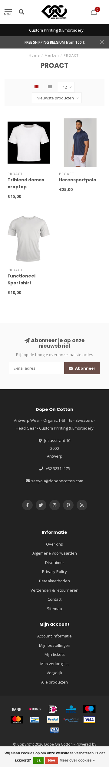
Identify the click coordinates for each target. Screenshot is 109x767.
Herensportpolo (77, 180)
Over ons (54, 544)
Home (34, 55)
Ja (38, 760)
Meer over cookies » (77, 760)
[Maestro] (89, 709)
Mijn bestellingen (54, 645)
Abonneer (84, 368)
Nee (51, 760)
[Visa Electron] (54, 729)
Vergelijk (54, 672)
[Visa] (89, 719)
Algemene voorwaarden (54, 553)
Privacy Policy (54, 571)
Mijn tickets (55, 654)
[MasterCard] (16, 719)
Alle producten (54, 682)
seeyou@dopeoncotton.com (57, 481)
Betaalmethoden (54, 581)
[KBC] (71, 709)
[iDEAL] (53, 709)
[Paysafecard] (71, 719)
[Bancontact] (34, 719)
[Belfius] (34, 709)
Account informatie (54, 636)
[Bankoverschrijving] (16, 709)
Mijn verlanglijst (54, 663)
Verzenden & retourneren (54, 590)
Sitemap (54, 608)
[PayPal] (53, 719)
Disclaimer (54, 562)
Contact (54, 599)
